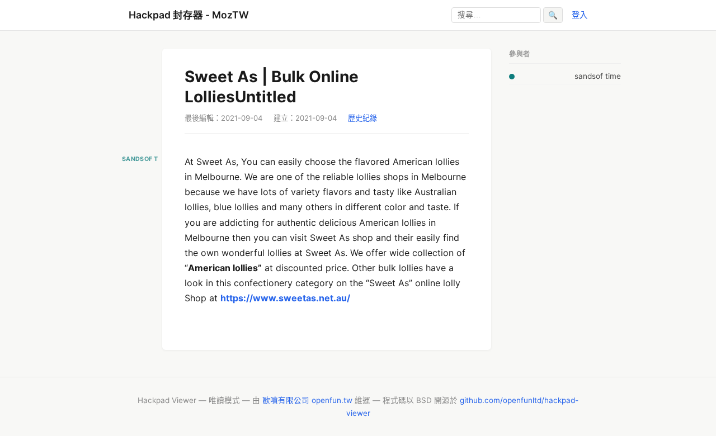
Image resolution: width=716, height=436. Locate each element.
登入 (579, 15)
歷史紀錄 (362, 117)
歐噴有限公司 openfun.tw (307, 400)
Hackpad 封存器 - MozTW (189, 15)
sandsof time (597, 76)
